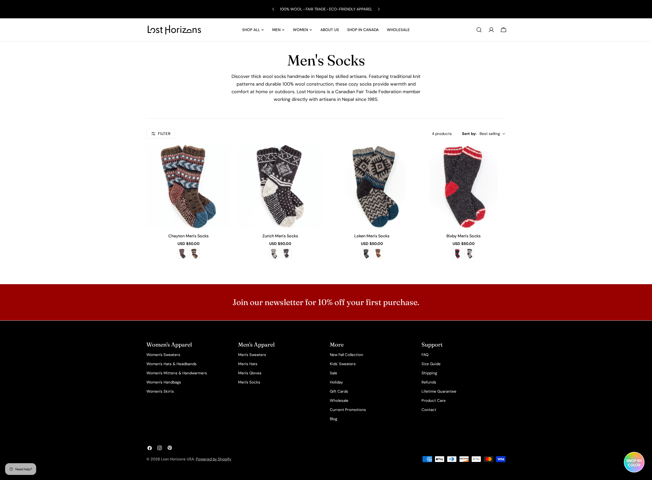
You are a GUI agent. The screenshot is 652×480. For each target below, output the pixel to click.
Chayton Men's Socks (188, 236)
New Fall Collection (346, 354)
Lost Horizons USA (177, 459)
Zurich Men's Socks (280, 236)
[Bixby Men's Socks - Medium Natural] (470, 254)
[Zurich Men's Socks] (280, 187)
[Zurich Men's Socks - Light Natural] (274, 254)
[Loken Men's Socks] (372, 187)
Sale (333, 373)
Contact (429, 409)
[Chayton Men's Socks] (188, 187)
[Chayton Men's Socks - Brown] (194, 254)
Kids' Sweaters (343, 363)
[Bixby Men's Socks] (464, 187)
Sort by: (469, 133)
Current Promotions (348, 409)
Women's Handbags (163, 382)
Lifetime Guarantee (439, 391)
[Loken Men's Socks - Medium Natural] (366, 254)
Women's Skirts (160, 391)
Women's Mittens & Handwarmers (176, 373)
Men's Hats (247, 363)
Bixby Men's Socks (463, 236)
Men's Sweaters (252, 354)
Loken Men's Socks (371, 236)
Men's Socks (249, 382)
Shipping (429, 373)
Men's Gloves (250, 373)
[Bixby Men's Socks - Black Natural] (457, 254)
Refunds (429, 382)
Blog (333, 418)
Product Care (434, 400)
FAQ (425, 354)
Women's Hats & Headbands (171, 363)
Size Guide (431, 363)
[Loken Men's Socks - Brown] (378, 254)
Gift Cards (339, 391)
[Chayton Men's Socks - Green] (182, 254)
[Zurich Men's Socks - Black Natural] (286, 254)
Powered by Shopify (213, 459)
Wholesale (339, 400)
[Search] (479, 30)
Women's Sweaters (163, 354)
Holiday (336, 382)
